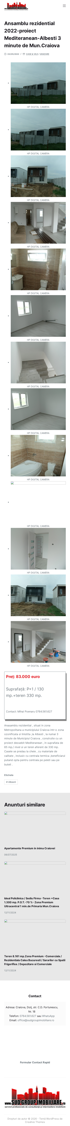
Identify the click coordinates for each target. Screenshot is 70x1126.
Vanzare (44, 54)
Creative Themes (35, 1122)
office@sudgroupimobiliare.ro (35, 1020)
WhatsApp (48, 1016)
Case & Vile (32, 54)
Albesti (11, 782)
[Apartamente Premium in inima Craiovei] (35, 829)
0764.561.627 (28, 1016)
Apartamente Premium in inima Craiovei (29, 848)
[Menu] (64, 5)
